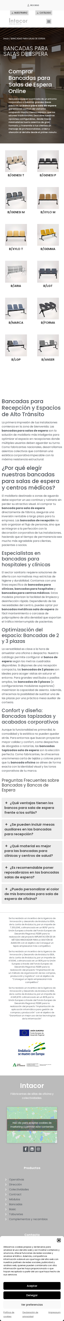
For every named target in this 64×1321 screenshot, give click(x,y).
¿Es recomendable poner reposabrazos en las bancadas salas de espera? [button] (31, 872)
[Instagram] (38, 1149)
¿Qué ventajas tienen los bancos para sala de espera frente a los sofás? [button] (29, 808)
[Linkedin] (32, 1149)
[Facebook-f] (26, 1149)
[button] (59, 1240)
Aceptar (32, 1286)
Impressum (54, 1312)
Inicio (6, 38)
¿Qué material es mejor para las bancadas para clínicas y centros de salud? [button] (28, 851)
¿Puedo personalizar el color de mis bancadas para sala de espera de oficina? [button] (31, 894)
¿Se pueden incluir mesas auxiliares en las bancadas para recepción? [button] (29, 829)
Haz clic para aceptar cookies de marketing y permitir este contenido (32, 1124)
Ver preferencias (32, 1304)
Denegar (32, 1295)
